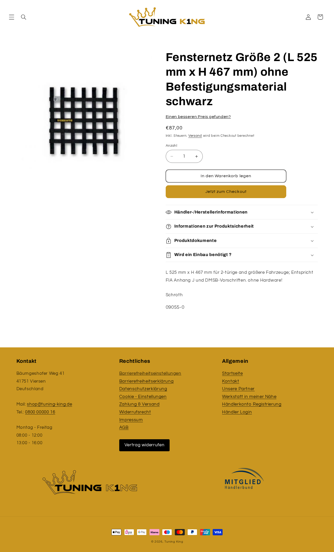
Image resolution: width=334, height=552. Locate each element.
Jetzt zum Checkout (226, 192)
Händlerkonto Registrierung (251, 404)
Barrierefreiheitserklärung (146, 381)
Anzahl (171, 145)
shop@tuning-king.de (49, 404)
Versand (195, 136)
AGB (124, 427)
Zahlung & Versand (139, 404)
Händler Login (237, 412)
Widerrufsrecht (135, 412)
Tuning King (173, 541)
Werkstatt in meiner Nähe (249, 396)
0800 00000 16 (40, 412)
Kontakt (230, 381)
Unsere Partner (238, 389)
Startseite (232, 373)
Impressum (131, 420)
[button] (11, 17)
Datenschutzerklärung (143, 389)
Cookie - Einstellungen (143, 396)
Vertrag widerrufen (144, 445)
